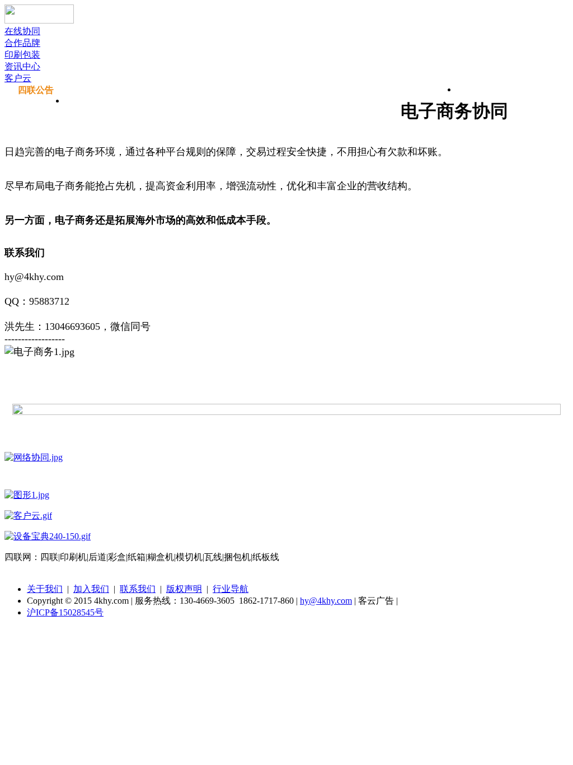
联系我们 (138, 589)
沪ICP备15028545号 (65, 612)
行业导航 (230, 589)
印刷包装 (22, 54)
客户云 (17, 78)
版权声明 (184, 589)
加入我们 (91, 589)
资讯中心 (22, 66)
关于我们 (45, 589)
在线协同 (22, 31)
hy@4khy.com (326, 600)
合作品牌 (22, 43)
